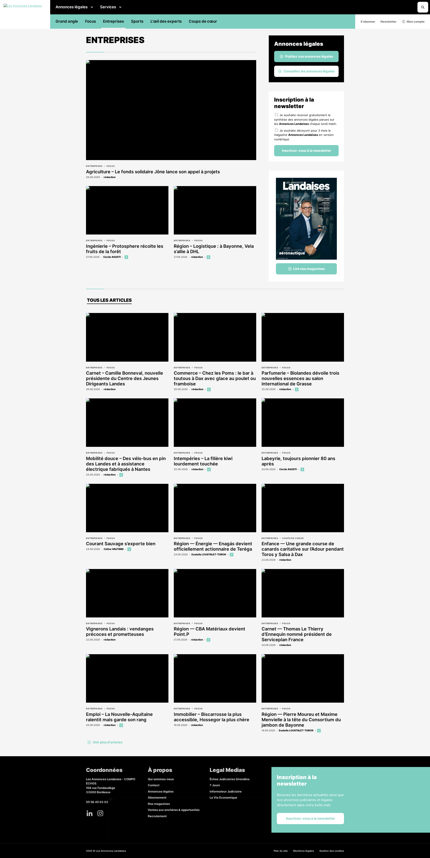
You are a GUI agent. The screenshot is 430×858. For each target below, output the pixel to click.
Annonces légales (72, 7)
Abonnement (157, 797)
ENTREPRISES (94, 166)
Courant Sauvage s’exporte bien (120, 543)
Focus (90, 21)
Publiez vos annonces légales (309, 56)
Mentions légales (303, 850)
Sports (137, 21)
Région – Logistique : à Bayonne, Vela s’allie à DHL (214, 248)
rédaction (110, 177)
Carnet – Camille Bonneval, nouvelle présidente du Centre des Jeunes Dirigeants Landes (124, 378)
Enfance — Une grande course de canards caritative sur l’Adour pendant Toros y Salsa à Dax (303, 549)
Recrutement (157, 816)
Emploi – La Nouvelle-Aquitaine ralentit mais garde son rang (119, 717)
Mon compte (416, 21)
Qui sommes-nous (161, 779)
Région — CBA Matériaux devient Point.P (209, 631)
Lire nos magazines (309, 269)
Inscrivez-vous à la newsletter (306, 150)
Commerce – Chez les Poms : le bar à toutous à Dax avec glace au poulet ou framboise (215, 378)
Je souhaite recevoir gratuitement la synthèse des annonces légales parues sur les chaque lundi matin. (305, 119)
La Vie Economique (223, 797)
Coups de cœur (203, 21)
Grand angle (67, 21)
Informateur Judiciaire (226, 791)
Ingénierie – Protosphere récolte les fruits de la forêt (124, 248)
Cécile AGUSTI (112, 256)
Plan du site (281, 850)
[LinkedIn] (89, 813)
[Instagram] (100, 813)
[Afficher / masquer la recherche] (422, 7)
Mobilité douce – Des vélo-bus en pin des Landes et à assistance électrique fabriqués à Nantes (126, 464)
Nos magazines (159, 804)
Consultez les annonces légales (309, 71)
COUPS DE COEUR (293, 538)
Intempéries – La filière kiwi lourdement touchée (203, 461)
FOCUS (111, 166)
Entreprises (113, 21)
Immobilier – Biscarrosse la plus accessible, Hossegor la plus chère (211, 717)
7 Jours (215, 785)
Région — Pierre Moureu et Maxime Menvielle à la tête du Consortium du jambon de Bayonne (301, 720)
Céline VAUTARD (114, 549)
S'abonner (368, 21)
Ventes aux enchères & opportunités (174, 810)
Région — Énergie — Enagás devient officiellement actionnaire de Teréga (213, 546)
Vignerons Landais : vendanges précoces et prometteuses (120, 631)
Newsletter (388, 21)
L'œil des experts (166, 21)
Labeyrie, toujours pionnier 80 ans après (298, 461)
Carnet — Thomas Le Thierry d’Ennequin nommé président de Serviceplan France (297, 634)
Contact (153, 785)
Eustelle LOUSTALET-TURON (208, 554)
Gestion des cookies (331, 850)
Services (108, 7)
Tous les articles (109, 300)
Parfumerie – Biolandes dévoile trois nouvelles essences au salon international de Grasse (300, 378)
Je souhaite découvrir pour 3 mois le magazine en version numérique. (304, 135)
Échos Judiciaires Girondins (229, 779)
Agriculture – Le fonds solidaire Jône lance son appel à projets (153, 171)
